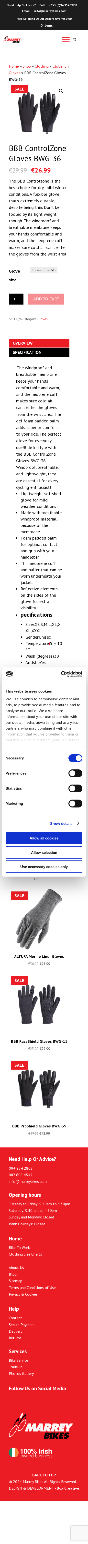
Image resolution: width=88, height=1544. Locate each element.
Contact (15, 1317)
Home (14, 66)
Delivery (15, 1331)
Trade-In (15, 1366)
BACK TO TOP (44, 1474)
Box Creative (68, 1488)
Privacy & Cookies (23, 1294)
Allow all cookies (44, 838)
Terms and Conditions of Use (32, 1287)
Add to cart (46, 299)
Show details (61, 823)
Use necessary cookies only (44, 867)
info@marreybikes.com (28, 1181)
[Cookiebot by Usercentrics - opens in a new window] (62, 674)
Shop (27, 66)
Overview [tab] (23, 343)
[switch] (75, 773)
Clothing (42, 66)
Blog (13, 1274)
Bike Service (18, 1360)
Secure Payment (22, 1324)
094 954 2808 (21, 1168)
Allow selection (44, 852)
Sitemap (15, 1280)
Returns (15, 1337)
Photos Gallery (21, 1373)
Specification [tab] (27, 352)
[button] (61, 91)
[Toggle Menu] (66, 39)
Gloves (14, 72)
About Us (16, 1267)
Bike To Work (19, 1247)
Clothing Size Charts (25, 1254)
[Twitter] (22, 1400)
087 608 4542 (21, 1174)
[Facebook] (11, 1400)
